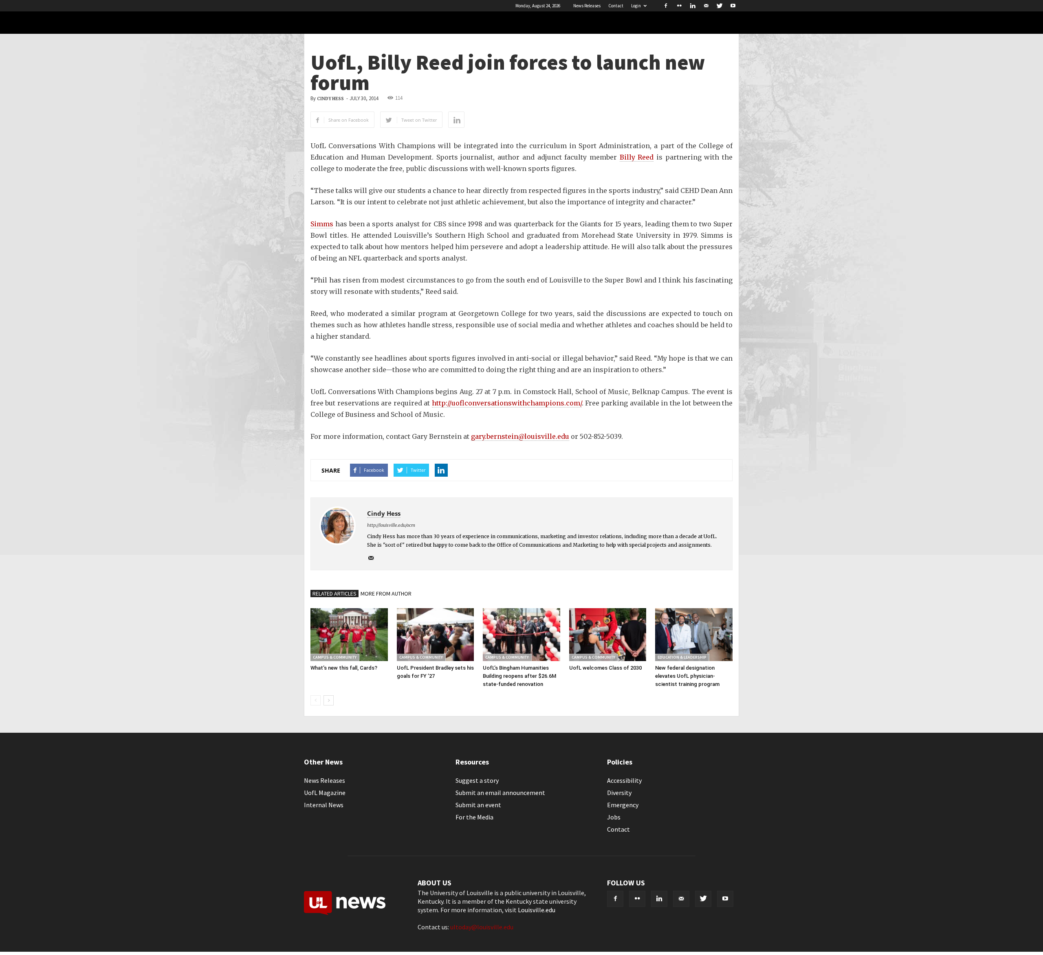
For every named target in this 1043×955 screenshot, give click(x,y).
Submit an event (478, 805)
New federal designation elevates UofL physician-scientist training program (687, 676)
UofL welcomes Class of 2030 (605, 668)
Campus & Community (334, 657)
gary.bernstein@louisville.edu (520, 436)
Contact (615, 6)
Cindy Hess (330, 98)
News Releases (587, 6)
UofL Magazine (324, 793)
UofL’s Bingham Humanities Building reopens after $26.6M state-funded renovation (519, 676)
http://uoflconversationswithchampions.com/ (507, 403)
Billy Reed (637, 157)
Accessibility (624, 780)
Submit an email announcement (500, 793)
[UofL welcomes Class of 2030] (608, 634)
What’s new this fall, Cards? (343, 668)
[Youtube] (733, 5)
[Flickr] (679, 5)
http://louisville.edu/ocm (391, 525)
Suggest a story (477, 780)
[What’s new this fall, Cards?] (349, 634)
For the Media (474, 817)
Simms (321, 224)
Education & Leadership (682, 657)
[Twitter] (719, 5)
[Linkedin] (693, 5)
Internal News (323, 805)
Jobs (614, 817)
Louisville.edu (536, 910)
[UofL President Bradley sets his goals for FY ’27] (435, 634)
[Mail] (706, 5)
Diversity (619, 793)
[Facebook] (666, 5)
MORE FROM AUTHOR (386, 593)
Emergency (622, 805)
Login (636, 6)
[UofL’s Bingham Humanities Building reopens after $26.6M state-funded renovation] (521, 634)
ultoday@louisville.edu (481, 927)
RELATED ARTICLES (334, 593)
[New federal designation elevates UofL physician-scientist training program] (694, 634)
